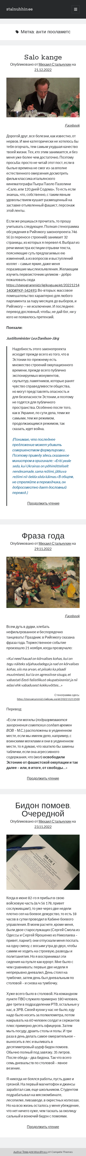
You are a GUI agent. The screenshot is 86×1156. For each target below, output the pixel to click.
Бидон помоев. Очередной (43, 810)
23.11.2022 (43, 826)
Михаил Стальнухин (55, 64)
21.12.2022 (43, 69)
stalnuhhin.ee (19, 9)
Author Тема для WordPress (30, 1152)
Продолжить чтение (43, 503)
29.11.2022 (43, 549)
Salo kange (43, 57)
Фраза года (43, 536)
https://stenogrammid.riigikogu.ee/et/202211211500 (48, 699)
